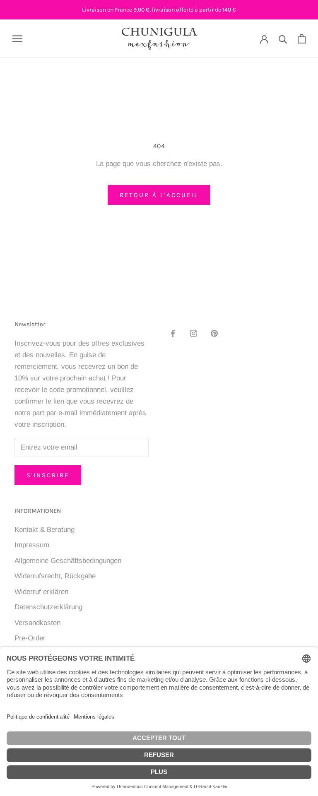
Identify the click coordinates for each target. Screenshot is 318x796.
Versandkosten (37, 623)
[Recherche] (283, 38)
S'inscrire (47, 475)
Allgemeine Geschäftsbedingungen (67, 561)
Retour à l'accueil (159, 195)
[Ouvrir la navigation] (17, 38)
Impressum (31, 545)
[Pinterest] (214, 333)
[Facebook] (172, 333)
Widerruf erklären (41, 592)
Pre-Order (30, 638)
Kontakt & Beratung (44, 530)
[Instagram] (193, 333)
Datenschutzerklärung (48, 607)
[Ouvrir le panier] (302, 38)
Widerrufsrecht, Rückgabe (55, 576)
